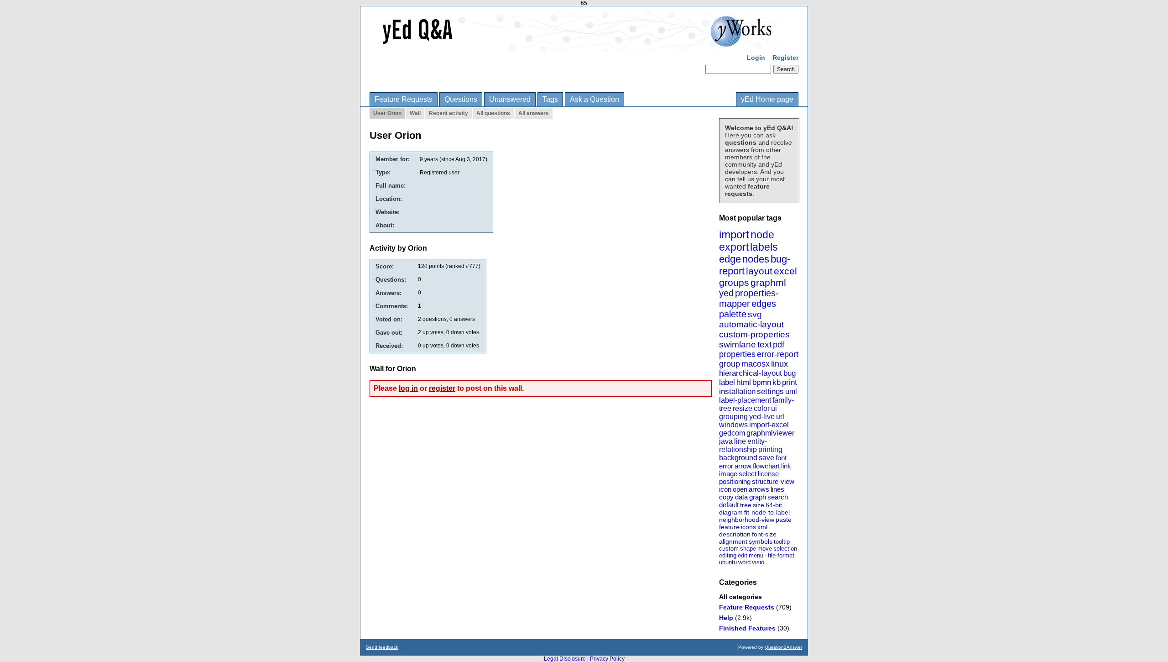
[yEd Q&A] (577, 46)
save (766, 458)
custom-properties (754, 334)
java (726, 441)
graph (757, 497)
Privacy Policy (607, 659)
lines (777, 489)
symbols (760, 541)
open (740, 489)
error (726, 466)
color (762, 408)
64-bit (774, 505)
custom (729, 548)
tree (745, 505)
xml (762, 527)
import (734, 234)
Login (756, 57)
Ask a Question (594, 99)
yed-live (762, 416)
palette (732, 314)
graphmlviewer (770, 433)
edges (763, 304)
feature (729, 527)
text (764, 344)
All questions (493, 113)
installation (737, 391)
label (727, 382)
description (735, 534)
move (764, 548)
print (789, 382)
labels (764, 247)
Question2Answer (783, 647)
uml (791, 391)
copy (726, 497)
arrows (759, 489)
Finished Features (747, 628)
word (744, 562)
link (786, 466)
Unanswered (510, 99)
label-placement (745, 400)
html (743, 382)
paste (784, 519)
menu (756, 555)
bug (789, 373)
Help (726, 617)
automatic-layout (751, 324)
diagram (731, 512)
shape (748, 548)
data (741, 497)
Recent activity (448, 113)
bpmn (761, 382)
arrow (743, 466)
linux (779, 363)
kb (776, 382)
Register (785, 57)
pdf (778, 344)
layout (759, 271)
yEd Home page (767, 99)
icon (725, 489)
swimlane (737, 344)
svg (755, 314)
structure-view (773, 481)
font (781, 458)
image (728, 474)
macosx (755, 363)
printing (770, 449)
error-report (777, 354)
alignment (733, 541)
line (740, 441)
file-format (781, 555)
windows (733, 425)
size (758, 505)
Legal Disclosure (565, 659)
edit (742, 555)
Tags (550, 99)
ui (774, 408)
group (729, 363)
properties (737, 354)
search (777, 497)
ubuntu (728, 562)
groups (734, 282)
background (738, 458)
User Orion (387, 113)
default (729, 505)
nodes (755, 259)
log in (408, 388)
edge (730, 259)
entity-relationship (743, 445)
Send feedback (382, 647)
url (780, 416)
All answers (533, 113)
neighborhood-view (746, 519)
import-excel (769, 425)
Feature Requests (404, 99)
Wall (415, 113)
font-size (764, 534)
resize (742, 408)
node (762, 235)
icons (748, 527)
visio (758, 562)
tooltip (782, 541)
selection (785, 548)
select (747, 474)
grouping (733, 416)
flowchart (766, 466)
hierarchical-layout (750, 373)
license (768, 474)
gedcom (732, 433)
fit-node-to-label (767, 512)
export (734, 247)
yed (726, 293)
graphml (768, 282)
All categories (740, 596)
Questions (460, 99)
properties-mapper (749, 298)
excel (785, 271)
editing (727, 555)
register (442, 388)
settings (770, 391)
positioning (735, 481)
